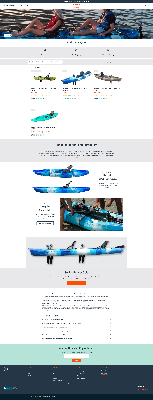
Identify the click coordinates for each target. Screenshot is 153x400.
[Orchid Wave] (68, 98)
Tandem (44, 62)
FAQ (54, 373)
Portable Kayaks (36, 67)
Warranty (55, 375)
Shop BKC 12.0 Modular (45, 223)
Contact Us (55, 371)
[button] (5, 5)
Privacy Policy (80, 371)
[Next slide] (10, 35)
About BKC (30, 371)
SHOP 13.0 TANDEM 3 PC (76, 283)
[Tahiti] (41, 98)
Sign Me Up (76, 360)
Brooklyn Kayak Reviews (34, 375)
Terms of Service (81, 375)
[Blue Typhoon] (38, 98)
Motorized (58, 62)
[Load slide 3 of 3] (8, 35)
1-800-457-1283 (104, 374)
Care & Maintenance (57, 380)
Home (31, 67)
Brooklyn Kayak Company (40, 396)
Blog (29, 373)
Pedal (51, 62)
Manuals (55, 378)
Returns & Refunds (81, 373)
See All (31, 62)
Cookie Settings (81, 378)
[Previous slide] (5, 35)
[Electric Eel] (32, 98)
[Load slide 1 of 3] (6, 35)
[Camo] (43, 98)
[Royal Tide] (34, 98)
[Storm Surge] (36, 98)
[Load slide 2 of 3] (7, 35)
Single (37, 62)
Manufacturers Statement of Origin (61, 383)
